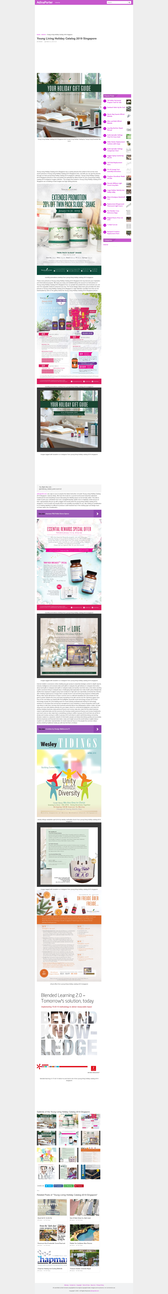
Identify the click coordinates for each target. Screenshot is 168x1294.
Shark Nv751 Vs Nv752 (45, 1218)
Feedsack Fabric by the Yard (116, 107)
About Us (93, 1285)
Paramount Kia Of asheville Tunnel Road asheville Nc (54, 1243)
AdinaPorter (45, 2)
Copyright (79, 1285)
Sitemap (66, 1285)
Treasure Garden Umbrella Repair (80, 1269)
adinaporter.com (42, 494)
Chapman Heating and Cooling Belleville (50, 1269)
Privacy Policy (100, 1285)
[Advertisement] (84, 20)
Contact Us (72, 1285)
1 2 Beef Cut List (112, 225)
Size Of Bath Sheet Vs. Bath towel (80, 1218)
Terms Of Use (86, 1285)
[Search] (129, 2)
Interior (57, 2)
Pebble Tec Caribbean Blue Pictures (81, 1243)
